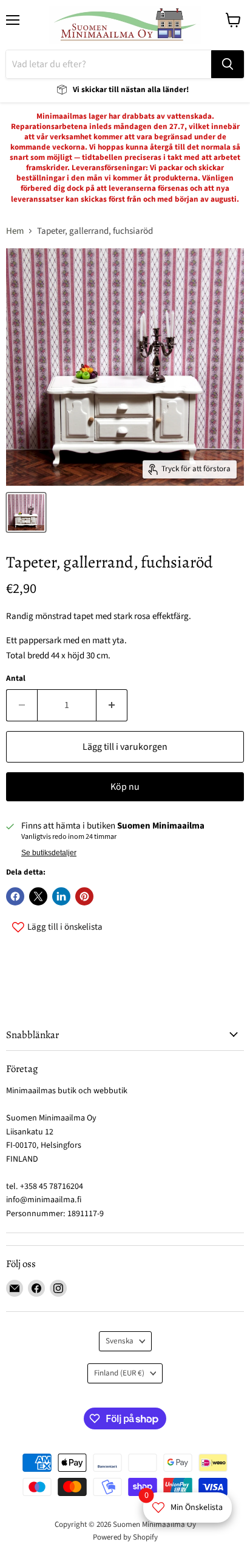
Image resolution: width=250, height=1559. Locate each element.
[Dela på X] (38, 896)
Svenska (119, 1341)
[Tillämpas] (227, 64)
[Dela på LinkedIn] (61, 896)
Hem (15, 231)
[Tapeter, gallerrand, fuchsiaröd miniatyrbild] (26, 512)
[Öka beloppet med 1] (111, 705)
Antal (15, 678)
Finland (119, 1373)
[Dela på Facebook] (15, 896)
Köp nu (125, 786)
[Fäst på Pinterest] (84, 896)
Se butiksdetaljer (48, 853)
